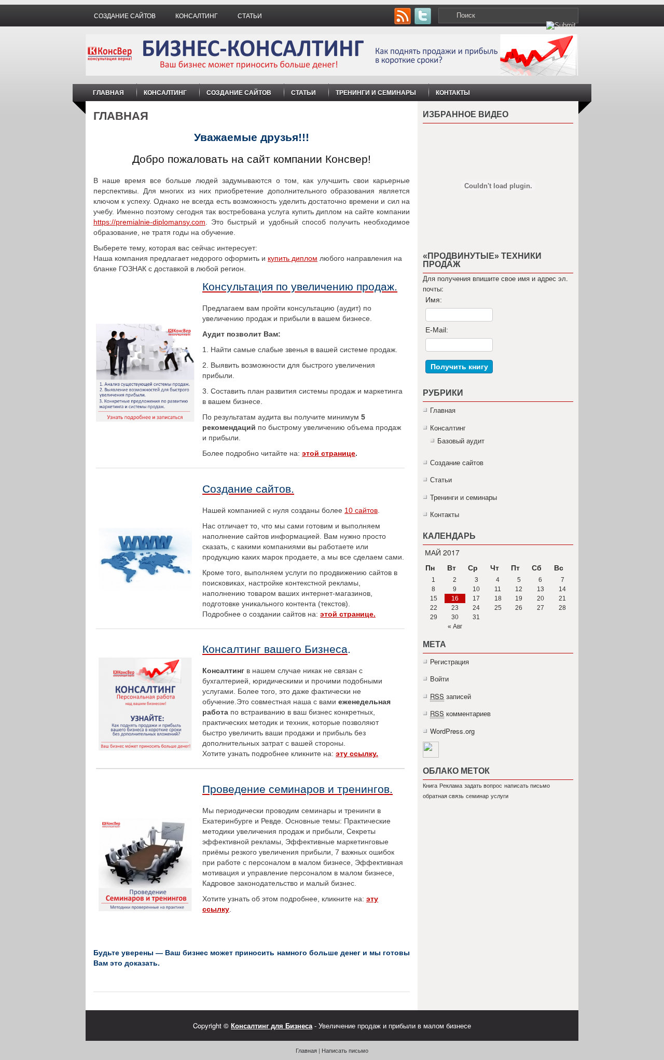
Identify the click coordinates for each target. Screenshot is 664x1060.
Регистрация (449, 661)
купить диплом (292, 258)
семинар (477, 796)
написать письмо (527, 785)
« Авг (455, 626)
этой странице (328, 453)
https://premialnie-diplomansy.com (149, 222)
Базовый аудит (461, 440)
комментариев (460, 713)
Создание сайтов (125, 16)
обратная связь (443, 796)
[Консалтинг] (145, 704)
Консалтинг (196, 16)
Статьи (250, 16)
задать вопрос (483, 785)
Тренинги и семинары (376, 92)
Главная (108, 92)
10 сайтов (361, 510)
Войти (439, 679)
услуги (499, 796)
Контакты (453, 92)
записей (450, 696)
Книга (430, 785)
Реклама (450, 785)
